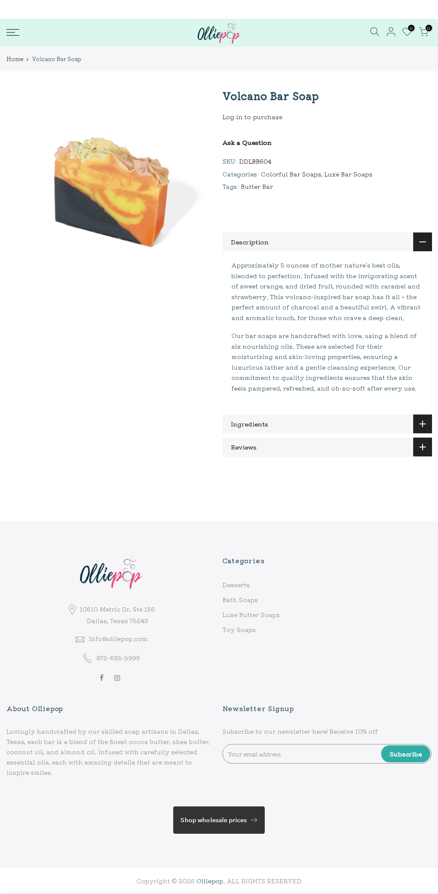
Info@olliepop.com (118, 638)
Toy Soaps (239, 629)
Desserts (236, 584)
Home (14, 59)
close (19, 9)
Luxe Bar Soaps (348, 174)
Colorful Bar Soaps (291, 174)
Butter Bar (257, 186)
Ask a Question (247, 142)
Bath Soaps (240, 599)
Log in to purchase (252, 116)
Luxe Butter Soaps (251, 614)
